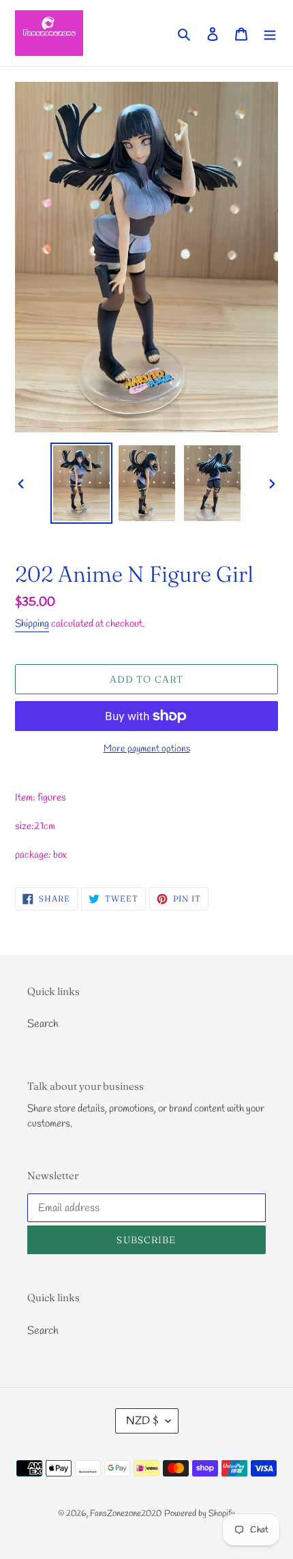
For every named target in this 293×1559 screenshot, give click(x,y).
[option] (81, 483)
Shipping (32, 624)
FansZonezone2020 (125, 1513)
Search (43, 1024)
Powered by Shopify (199, 1513)
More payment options (147, 749)
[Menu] (270, 33)
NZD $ (142, 1421)
